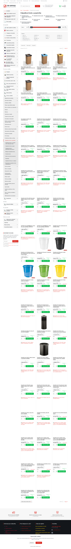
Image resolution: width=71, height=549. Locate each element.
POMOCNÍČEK (5, 2)
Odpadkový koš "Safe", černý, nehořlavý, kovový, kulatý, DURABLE (59, 331)
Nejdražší (33, 45)
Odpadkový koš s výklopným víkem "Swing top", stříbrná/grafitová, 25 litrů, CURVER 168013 (43, 491)
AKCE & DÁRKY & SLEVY (11, 13)
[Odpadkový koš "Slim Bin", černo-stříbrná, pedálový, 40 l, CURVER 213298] (28, 376)
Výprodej (6, 222)
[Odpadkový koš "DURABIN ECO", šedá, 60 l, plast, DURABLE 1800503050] (44, 217)
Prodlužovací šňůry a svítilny (10, 138)
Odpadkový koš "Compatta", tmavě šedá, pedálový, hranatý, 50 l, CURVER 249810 (60, 171)
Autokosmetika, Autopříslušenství (8, 174)
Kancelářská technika (10, 47)
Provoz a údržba (9, 95)
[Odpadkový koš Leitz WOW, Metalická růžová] (60, 404)
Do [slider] (59, 27)
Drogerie (8, 71)
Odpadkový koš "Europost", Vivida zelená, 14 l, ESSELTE (43, 280)
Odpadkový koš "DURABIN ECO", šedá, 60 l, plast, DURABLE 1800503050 (44, 226)
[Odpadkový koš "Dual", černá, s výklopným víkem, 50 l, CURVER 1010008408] (60, 189)
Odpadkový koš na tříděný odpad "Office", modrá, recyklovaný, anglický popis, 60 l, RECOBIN (43, 438)
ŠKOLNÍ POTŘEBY (9, 204)
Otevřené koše (8, 153)
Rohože (6, 109)
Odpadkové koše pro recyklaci (10, 160)
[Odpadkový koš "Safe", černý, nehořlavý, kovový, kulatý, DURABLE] (60, 322)
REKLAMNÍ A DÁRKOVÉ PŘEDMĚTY (10, 16)
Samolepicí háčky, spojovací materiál (10, 184)
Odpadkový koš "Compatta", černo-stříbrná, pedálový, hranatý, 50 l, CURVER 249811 (43, 171)
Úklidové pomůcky (9, 74)
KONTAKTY (8, 0)
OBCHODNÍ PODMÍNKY (44, 0)
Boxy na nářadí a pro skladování (10, 107)
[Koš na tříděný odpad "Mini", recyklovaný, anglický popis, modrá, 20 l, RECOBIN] (44, 58)
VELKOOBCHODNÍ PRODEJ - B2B (13, 2)
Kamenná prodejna (24, 528)
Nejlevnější (28, 45)
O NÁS (4, 0)
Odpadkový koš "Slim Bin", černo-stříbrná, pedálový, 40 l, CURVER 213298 (27, 386)
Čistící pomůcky (7, 166)
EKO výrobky (8, 21)
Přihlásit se (15, 241)
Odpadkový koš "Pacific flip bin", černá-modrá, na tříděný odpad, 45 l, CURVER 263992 (27, 305)
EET (29, 0)
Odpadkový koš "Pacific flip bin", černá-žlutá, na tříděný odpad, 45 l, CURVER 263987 (59, 305)
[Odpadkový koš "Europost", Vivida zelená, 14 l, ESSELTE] (44, 271)
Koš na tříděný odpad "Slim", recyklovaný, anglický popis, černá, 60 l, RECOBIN (44, 93)
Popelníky (7, 158)
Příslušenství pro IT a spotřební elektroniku (10, 56)
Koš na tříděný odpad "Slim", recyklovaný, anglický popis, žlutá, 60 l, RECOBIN (60, 93)
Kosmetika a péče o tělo (10, 80)
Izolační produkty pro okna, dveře (10, 190)
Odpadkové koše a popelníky (10, 140)
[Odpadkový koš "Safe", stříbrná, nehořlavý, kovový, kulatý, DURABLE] (44, 348)
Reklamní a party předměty (9, 214)
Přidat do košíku (29, 73)
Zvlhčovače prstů (8, 124)
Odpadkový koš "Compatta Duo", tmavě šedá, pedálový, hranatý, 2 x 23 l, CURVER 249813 (28, 171)
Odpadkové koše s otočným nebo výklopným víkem (10, 143)
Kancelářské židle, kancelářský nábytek (10, 63)
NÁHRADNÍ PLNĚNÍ (25, 0)
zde (40, 546)
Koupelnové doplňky (8, 133)
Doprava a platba (8, 528)
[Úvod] (11, 6)
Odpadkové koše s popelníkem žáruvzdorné (9, 149)
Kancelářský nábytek (8, 227)
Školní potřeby (7, 224)
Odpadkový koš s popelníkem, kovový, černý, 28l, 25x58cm (44, 464)
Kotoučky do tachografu (9, 118)
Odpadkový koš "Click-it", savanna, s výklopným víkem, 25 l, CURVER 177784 (28, 146)
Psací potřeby (9, 35)
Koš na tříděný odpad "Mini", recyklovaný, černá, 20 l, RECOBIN (27, 93)
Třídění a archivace (9, 30)
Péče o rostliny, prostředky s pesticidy (10, 193)
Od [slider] (31, 27)
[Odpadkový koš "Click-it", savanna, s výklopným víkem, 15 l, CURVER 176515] (60, 110)
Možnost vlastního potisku (26, 530)
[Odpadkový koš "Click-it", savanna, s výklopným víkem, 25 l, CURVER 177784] (28, 137)
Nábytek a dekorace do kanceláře (10, 66)
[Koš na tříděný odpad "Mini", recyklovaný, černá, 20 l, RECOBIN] (28, 84)
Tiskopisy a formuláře (10, 33)
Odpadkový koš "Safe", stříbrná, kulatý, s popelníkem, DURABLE (28, 358)
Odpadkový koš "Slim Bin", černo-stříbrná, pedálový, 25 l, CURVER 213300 (59, 358)
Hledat (37, 6)
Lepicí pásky (7, 186)
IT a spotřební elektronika (9, 59)
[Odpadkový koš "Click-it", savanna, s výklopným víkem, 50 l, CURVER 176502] (44, 137)
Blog (19, 2)
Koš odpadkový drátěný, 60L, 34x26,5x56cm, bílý (26, 119)
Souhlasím (39, 542)
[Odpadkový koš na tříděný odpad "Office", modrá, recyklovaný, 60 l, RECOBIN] (28, 429)
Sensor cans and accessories (10, 156)
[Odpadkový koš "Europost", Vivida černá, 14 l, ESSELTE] (60, 243)
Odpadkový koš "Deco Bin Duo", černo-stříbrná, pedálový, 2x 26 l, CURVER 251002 (28, 199)
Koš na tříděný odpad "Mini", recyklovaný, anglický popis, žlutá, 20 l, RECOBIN (60, 67)
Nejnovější (23, 45)
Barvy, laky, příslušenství (11, 83)
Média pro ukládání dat (10, 53)
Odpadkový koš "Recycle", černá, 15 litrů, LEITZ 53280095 (27, 331)
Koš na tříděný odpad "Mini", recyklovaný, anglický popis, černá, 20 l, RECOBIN (28, 67)
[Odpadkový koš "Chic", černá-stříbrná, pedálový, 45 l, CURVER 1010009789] (44, 110)
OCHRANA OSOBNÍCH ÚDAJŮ (35, 0)
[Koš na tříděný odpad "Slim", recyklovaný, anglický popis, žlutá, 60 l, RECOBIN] (60, 84)
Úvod (21, 10)
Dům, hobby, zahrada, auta (10, 90)
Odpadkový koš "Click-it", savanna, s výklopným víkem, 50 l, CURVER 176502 (44, 146)
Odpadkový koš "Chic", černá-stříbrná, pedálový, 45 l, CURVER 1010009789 (44, 119)
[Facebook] (53, 533)
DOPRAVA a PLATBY (13, 0)
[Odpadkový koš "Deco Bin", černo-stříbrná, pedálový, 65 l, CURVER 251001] (44, 189)
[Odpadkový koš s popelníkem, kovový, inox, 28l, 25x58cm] (60, 455)
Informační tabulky (8, 100)
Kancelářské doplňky (10, 45)
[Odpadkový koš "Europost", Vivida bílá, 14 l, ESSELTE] (44, 243)
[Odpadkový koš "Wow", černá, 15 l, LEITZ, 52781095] (28, 404)
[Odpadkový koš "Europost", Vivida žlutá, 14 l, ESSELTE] (60, 271)
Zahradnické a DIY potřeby (9, 131)
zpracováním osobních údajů (12, 243)
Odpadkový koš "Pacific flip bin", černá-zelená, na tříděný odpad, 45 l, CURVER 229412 (43, 305)
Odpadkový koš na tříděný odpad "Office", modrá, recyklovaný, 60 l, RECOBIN (27, 438)
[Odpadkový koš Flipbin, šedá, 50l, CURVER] (44, 404)
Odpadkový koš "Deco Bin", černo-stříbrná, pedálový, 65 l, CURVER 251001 (43, 199)
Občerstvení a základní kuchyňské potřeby (10, 220)
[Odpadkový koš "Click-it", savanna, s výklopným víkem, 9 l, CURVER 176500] (60, 137)
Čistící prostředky (8, 178)
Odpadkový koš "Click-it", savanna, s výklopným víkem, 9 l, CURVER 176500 (60, 146)
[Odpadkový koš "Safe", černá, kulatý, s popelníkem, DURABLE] (44, 322)
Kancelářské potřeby (10, 42)
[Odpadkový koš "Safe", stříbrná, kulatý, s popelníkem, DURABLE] (28, 348)
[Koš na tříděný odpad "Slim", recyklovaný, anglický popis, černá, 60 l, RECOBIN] (44, 84)
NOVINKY (8, 11)
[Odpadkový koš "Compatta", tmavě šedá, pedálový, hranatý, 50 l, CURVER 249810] (60, 162)
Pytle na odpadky (8, 168)
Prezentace (8, 40)
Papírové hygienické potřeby (10, 78)
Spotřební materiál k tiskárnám (10, 51)
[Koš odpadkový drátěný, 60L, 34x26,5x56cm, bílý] (28, 110)
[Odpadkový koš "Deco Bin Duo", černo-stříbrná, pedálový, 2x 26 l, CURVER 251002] (28, 189)
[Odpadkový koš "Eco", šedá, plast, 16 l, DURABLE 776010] (60, 217)
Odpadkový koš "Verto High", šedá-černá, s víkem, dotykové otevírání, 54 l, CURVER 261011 (44, 386)
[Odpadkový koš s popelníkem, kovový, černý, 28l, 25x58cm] (44, 455)
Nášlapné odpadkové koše (10, 151)
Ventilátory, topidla (8, 114)
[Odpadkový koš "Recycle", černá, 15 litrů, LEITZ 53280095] (28, 322)
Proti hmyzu (7, 135)
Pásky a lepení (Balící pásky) (10, 105)
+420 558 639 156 (48, 6)
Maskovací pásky (8, 181)
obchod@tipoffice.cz (56, 529)
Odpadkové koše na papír (10, 146)
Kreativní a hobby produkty (9, 210)
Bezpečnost (8, 198)
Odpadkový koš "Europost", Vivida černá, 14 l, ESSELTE (59, 253)
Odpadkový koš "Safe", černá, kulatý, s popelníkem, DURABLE (44, 331)
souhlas (30, 538)
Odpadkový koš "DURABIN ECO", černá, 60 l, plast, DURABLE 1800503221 (28, 226)
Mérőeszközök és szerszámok (10, 195)
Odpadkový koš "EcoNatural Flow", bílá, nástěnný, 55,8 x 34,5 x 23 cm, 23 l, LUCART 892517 (28, 253)
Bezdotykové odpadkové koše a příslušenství (10, 164)
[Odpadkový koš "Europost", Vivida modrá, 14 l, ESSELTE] (28, 271)
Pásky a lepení (7, 176)
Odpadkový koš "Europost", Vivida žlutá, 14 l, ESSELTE (59, 280)
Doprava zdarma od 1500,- (26, 526)
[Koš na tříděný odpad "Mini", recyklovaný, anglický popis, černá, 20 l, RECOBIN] (28, 58)
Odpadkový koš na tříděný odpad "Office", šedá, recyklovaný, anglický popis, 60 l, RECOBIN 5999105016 (59, 438)
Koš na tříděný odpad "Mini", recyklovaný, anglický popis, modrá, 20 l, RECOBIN (44, 67)
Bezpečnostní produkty (9, 98)
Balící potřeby (9, 92)
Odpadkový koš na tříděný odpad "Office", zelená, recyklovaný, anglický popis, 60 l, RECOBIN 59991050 (27, 464)
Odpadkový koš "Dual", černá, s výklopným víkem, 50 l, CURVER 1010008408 (58, 199)
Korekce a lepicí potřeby (11, 37)
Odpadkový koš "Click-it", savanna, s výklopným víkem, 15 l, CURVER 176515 (60, 119)
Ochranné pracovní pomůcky (9, 87)
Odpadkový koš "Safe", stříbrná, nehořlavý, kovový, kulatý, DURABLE (43, 358)
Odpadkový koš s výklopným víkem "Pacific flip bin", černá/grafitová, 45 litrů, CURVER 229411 (27, 491)
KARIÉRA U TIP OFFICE (19, 0)
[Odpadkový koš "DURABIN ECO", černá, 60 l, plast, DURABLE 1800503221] (28, 217)
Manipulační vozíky (8, 171)
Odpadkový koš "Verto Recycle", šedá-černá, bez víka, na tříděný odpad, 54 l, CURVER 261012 (60, 386)
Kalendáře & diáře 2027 (10, 19)
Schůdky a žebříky (8, 102)
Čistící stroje (7, 126)
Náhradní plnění (8, 533)
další (66, 48)
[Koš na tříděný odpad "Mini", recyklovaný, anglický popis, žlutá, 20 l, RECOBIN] (60, 58)
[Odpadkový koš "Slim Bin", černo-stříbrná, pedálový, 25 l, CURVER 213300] (60, 348)
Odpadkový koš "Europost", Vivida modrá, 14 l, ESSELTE (27, 280)
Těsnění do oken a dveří (9, 116)
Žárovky (6, 111)
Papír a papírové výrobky (11, 27)
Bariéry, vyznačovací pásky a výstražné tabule (10, 122)
